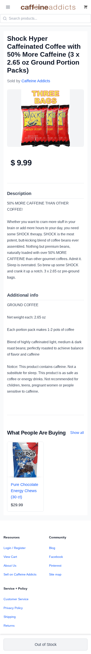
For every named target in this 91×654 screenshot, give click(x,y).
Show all (77, 433)
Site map (55, 574)
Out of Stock (46, 644)
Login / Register (15, 548)
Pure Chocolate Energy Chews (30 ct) (24, 490)
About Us (10, 565)
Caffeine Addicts (35, 81)
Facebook (56, 556)
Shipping (10, 616)
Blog (52, 548)
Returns (9, 625)
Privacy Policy (13, 608)
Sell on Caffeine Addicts (20, 574)
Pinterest (55, 565)
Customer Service (16, 599)
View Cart (10, 556)
